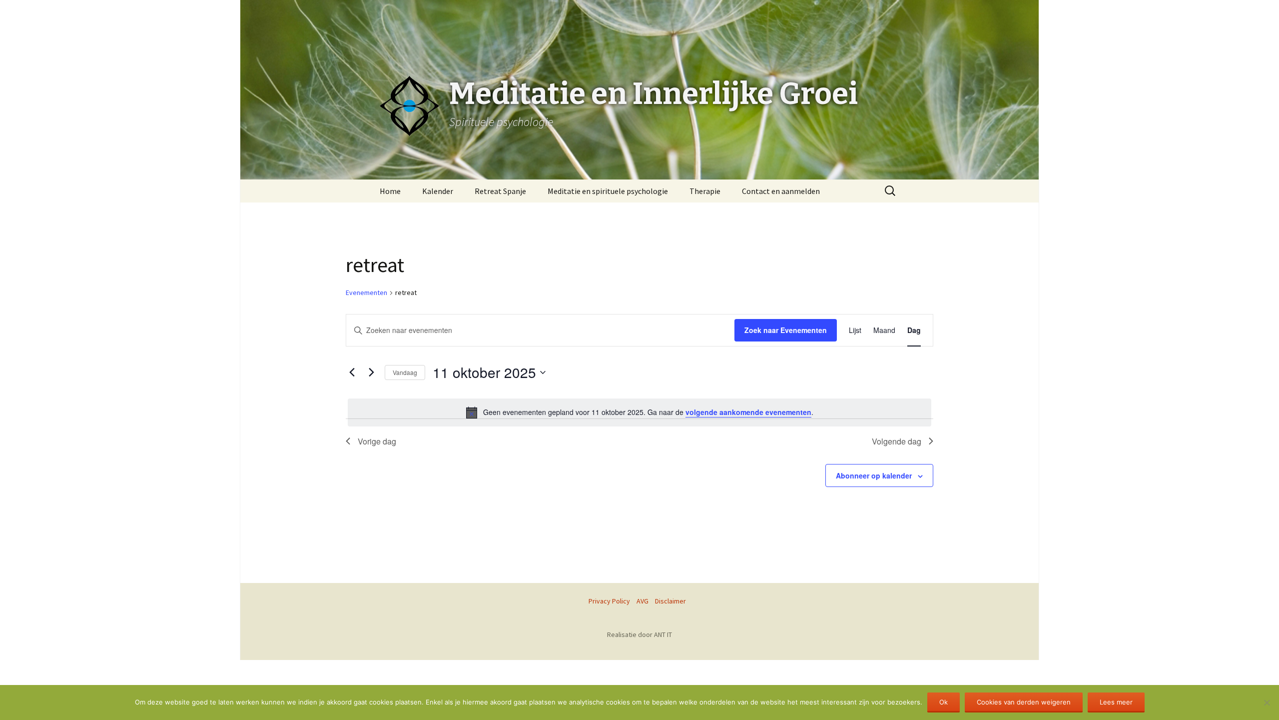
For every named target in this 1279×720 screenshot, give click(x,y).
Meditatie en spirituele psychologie (608, 191)
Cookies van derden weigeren (1024, 702)
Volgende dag (896, 441)
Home (390, 191)
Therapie (704, 191)
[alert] (639, 412)
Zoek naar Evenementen (785, 330)
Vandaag (405, 372)
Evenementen (366, 292)
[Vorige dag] (352, 372)
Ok (943, 702)
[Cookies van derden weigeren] (1267, 703)
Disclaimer (670, 601)
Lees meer (1116, 702)
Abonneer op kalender (874, 475)
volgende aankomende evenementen (748, 412)
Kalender (437, 191)
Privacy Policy (609, 601)
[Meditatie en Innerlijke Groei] (639, 25)
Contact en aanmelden (781, 191)
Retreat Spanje (500, 191)
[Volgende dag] (371, 372)
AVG (642, 601)
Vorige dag (377, 441)
